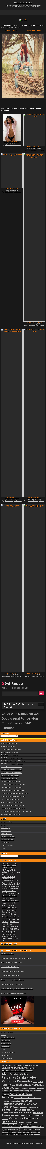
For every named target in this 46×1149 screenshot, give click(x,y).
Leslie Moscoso (9, 907)
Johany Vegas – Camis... (11, 142)
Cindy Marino (8, 876)
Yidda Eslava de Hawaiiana (9, 743)
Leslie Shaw (6, 910)
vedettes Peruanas (30, 1127)
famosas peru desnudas (11, 1090)
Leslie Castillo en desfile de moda (11, 773)
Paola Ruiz (14, 926)
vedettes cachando (14, 1127)
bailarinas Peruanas (33, 501)
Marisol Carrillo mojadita (8, 746)
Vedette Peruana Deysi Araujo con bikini (13, 796)
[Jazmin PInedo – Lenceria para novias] (12, 170)
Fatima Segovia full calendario (10, 975)
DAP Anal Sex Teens (7, 840)
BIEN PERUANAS (23, 2)
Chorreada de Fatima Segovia (10, 967)
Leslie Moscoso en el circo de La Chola (13, 808)
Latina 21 (4, 848)
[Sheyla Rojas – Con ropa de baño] (34, 130)
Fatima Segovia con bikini (9, 779)
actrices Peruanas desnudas (29, 1065)
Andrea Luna (8, 869)
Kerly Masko (11, 905)
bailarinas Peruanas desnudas (13, 145)
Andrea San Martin (9, 872)
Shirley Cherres (7, 934)
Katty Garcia (7, 903)
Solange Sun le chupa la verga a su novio (13, 993)
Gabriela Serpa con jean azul (10, 776)
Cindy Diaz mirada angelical (9, 755)
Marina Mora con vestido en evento (11, 767)
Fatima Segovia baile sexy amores (11, 962)
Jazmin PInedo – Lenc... (11, 188)
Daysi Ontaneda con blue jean (10, 799)
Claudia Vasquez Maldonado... (34, 322)
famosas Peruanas (21, 1088)
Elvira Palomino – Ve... (12, 498)
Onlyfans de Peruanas (8, 837)
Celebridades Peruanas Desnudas (19, 1079)
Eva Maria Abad (7, 891)
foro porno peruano (9, 1092)
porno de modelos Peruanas (26, 1125)
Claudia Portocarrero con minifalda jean (13, 784)
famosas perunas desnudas (31, 1090)
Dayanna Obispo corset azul (9, 752)
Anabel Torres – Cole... (34, 498)
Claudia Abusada (8, 879)
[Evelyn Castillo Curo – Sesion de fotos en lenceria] (34, 588)
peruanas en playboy (20, 1115)
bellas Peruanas (27, 1071)
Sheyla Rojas (12, 933)
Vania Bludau (7, 938)
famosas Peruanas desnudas (35, 1088)
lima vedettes (14, 1101)
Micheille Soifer (14, 919)
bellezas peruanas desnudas (11, 677)
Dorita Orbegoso (8, 886)
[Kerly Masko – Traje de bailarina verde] (12, 588)
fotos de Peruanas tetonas (24, 1098)
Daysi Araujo (11, 883)
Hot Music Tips (5, 828)
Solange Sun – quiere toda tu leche (11, 984)
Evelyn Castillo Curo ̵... (34, 673)
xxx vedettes (35, 1134)
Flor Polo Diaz (9, 891)
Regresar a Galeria (34, 30)
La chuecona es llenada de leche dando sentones (16, 958)
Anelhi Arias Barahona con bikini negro (13, 761)
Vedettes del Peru (6, 822)
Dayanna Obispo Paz (10, 880)
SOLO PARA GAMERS (8, 1038)
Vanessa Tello (11, 936)
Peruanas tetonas (24, 1122)
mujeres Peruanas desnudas (17, 1110)
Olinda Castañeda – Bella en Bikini (11, 787)
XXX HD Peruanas (6, 834)
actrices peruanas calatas (11, 1065)
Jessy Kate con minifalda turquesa (11, 802)
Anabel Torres (11, 866)
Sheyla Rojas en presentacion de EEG (12, 805)
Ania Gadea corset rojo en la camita (12, 758)
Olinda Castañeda (7, 925)
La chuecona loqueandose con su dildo (13, 971)
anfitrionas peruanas (33, 325)
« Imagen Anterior (11, 30)
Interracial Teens (6, 831)
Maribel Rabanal (9, 914)
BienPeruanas (40, 150)
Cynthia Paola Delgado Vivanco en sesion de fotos (16, 811)
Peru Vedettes (5, 1055)
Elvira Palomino (11, 888)
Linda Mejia (12, 912)
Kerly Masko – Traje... (11, 673)
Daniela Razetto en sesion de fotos (11, 781)
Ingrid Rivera (14, 893)
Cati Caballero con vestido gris (10, 814)
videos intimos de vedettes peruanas (16, 1131)
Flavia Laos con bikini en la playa (11, 749)
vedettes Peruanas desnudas (27, 1129)
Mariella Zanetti (7, 917)
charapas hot (38, 1082)
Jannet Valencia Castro (9, 899)
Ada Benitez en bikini (7, 954)
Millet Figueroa (8, 921)
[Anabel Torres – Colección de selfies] (34, 413)
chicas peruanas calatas (12, 1085)
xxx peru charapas (23, 1134)
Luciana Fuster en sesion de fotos (11, 770)
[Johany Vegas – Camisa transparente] (12, 127)
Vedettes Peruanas (7, 845)
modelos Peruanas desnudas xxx (27, 1107)
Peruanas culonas (23, 1112)
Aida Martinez (6, 864)
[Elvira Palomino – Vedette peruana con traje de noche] (12, 413)
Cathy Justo (10, 874)
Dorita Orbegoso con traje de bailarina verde (14, 793)
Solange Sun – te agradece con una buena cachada (17, 989)
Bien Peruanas (32, 150)
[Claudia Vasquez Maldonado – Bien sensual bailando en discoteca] (34, 237)
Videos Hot (26, 951)
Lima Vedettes (5, 842)
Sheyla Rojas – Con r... (34, 147)
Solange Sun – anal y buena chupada (12, 980)
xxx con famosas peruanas (26, 1133)
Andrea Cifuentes (8, 867)
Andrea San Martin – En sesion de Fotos (13, 790)
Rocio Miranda (9, 929)
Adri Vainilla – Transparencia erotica (12, 764)
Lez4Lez (3, 825)
